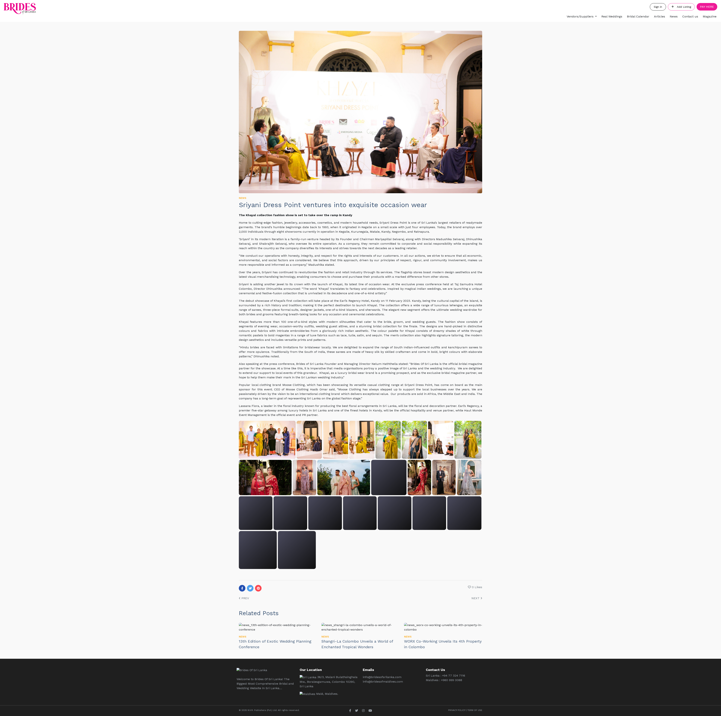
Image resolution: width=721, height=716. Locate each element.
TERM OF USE (474, 710)
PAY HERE (707, 6)
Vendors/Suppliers (580, 16)
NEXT (475, 598)
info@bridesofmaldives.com (383, 681)
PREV (245, 598)
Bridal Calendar (638, 16)
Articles (659, 16)
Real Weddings (611, 16)
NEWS (242, 198)
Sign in (658, 6)
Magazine (709, 16)
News (674, 16)
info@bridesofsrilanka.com (382, 677)
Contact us (690, 16)
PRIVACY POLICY (456, 710)
